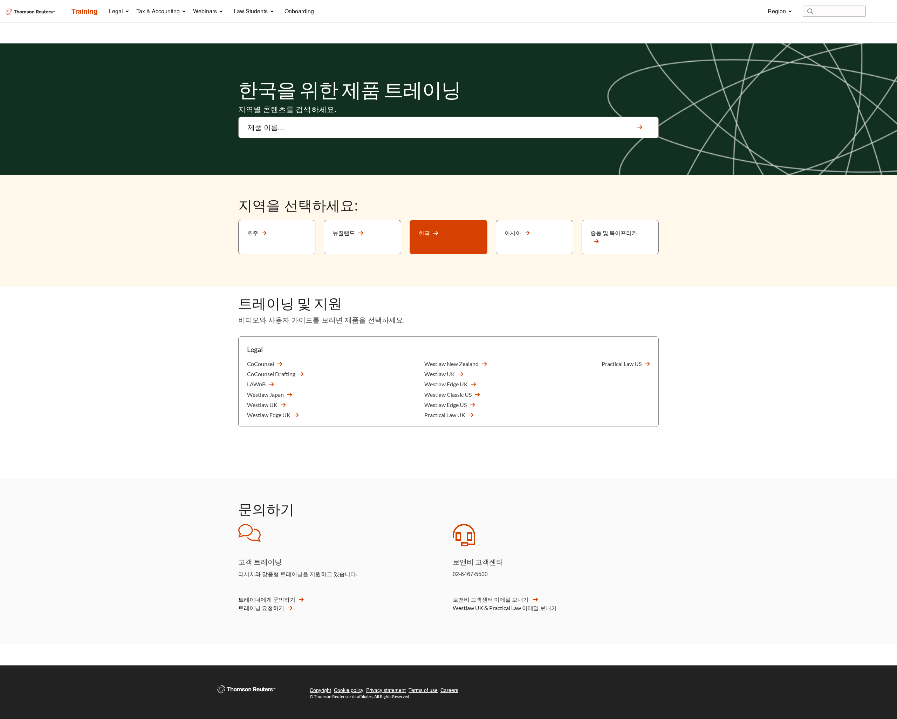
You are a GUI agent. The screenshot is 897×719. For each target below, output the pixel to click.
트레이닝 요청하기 (261, 607)
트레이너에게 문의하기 (266, 599)
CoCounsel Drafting (271, 374)
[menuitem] (84, 11)
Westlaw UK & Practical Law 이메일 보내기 (505, 607)
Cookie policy (348, 689)
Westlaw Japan (265, 394)
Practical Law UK (444, 415)
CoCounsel (260, 363)
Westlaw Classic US (448, 394)
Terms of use (423, 689)
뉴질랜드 (344, 232)
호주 (252, 232)
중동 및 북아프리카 (613, 232)
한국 (424, 233)
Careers (449, 689)
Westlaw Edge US (445, 404)
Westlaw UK (262, 404)
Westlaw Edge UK (268, 415)
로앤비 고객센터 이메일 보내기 (491, 599)
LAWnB (256, 384)
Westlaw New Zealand (451, 363)
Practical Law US (622, 363)
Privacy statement (386, 689)
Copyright (320, 689)
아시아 (513, 232)
